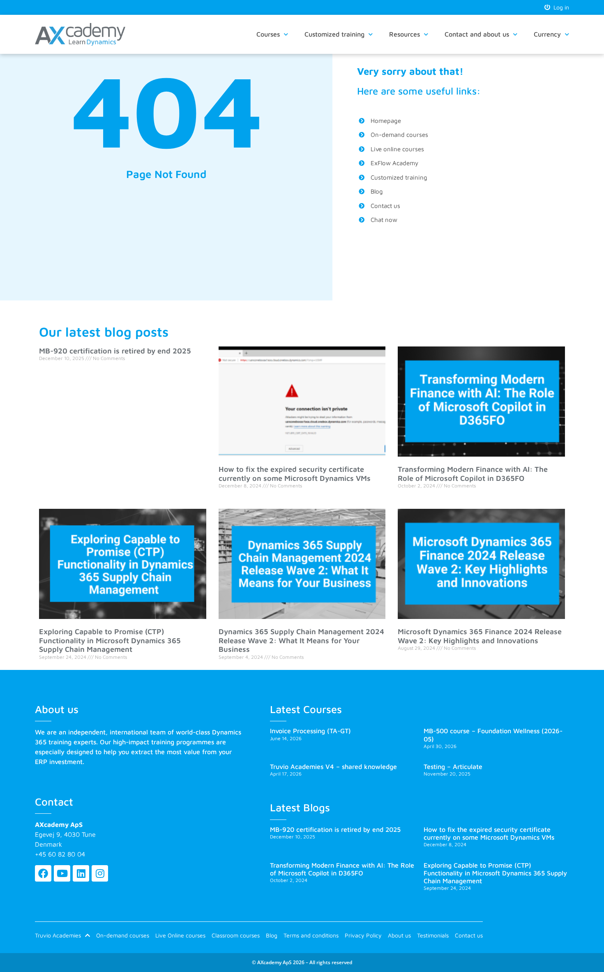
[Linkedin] (81, 873)
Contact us (469, 935)
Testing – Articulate (453, 766)
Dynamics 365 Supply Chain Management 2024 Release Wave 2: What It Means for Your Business (301, 640)
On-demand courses (122, 935)
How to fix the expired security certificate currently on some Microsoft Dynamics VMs (295, 474)
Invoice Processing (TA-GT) (310, 730)
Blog (271, 935)
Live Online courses (180, 935)
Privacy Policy (363, 935)
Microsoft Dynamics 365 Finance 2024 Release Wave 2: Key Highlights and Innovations (480, 636)
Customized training (334, 34)
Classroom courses (236, 935)
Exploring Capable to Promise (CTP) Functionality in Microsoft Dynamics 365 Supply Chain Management (110, 640)
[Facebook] (43, 873)
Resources (404, 34)
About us (399, 935)
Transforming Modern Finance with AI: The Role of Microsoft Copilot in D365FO (473, 474)
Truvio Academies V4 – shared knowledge (333, 766)
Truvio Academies (58, 935)
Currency (547, 34)
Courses (268, 34)
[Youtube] (62, 873)
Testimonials (433, 935)
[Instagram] (100, 873)
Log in (559, 7)
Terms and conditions (311, 935)
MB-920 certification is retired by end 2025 (115, 350)
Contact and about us (477, 34)
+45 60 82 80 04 (60, 854)
